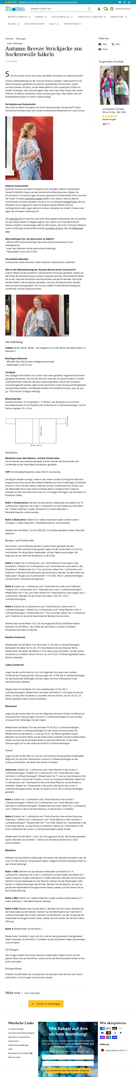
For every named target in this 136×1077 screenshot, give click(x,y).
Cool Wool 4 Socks (54, 228)
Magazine (118, 17)
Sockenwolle (61, 17)
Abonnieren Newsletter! (19, 1037)
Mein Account (14, 1057)
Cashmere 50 (15, 218)
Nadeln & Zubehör (91, 17)
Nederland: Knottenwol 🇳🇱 (20, 1053)
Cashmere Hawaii (33, 198)
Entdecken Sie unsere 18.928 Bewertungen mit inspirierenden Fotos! (48, 2)
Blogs (12, 24)
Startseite (9, 38)
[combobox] (60, 9)
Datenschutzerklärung (18, 1045)
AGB (10, 1049)
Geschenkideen (34, 24)
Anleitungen (21, 38)
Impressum (13, 1041)
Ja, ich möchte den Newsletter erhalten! (68, 1070)
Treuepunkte (72, 24)
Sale (53, 24)
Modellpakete (18, 17)
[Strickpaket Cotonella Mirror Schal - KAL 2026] (114, 97)
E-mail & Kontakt (16, 1029)
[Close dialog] (95, 1024)
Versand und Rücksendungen (21, 1033)
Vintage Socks (70, 201)
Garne (39, 17)
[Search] (89, 9)
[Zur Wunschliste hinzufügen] (126, 69)
